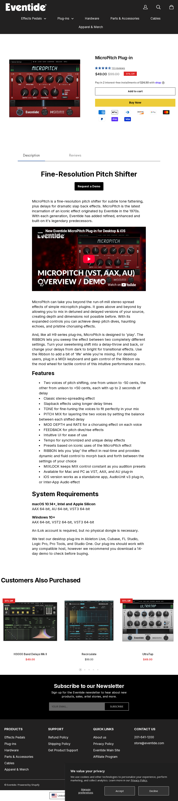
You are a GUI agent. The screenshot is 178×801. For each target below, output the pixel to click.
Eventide (12, 784)
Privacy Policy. (139, 780)
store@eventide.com (149, 743)
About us (99, 737)
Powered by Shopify (28, 784)
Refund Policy (58, 737)
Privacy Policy (103, 744)
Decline (153, 791)
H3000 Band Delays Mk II (30, 654)
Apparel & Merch (91, 27)
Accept (120, 791)
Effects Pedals (32, 18)
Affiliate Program (105, 756)
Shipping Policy (59, 744)
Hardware (92, 18)
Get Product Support (63, 750)
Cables (155, 18)
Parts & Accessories (124, 18)
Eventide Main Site (106, 750)
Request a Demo (89, 186)
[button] (103, 68)
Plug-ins (63, 18)
